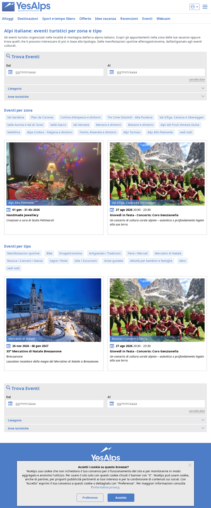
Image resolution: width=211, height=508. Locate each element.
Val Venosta (81, 125)
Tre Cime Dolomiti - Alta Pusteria (130, 117)
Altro (182, 261)
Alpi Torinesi (132, 132)
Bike (49, 253)
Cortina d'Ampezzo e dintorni (81, 117)
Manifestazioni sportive (23, 253)
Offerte (85, 18)
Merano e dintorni (108, 125)
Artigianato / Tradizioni (105, 253)
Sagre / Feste (59, 261)
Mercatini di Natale (168, 253)
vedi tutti (186, 132)
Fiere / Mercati (138, 253)
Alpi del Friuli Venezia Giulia (180, 125)
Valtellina (13, 132)
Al (109, 65)
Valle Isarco (58, 125)
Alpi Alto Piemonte (160, 132)
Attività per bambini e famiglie (151, 261)
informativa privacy (106, 487)
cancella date (197, 79)
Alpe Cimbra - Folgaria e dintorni (49, 132)
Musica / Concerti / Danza (25, 261)
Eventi (147, 18)
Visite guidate (113, 261)
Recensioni (129, 18)
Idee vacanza (105, 18)
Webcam (163, 18)
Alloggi (7, 18)
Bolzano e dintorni (141, 125)
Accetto (121, 498)
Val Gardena (15, 117)
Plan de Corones (42, 117)
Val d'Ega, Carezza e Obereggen (181, 117)
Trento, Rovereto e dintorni (97, 132)
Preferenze (90, 498)
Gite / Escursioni (86, 261)
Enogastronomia (70, 253)
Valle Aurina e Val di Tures (25, 125)
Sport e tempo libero (58, 18)
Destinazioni (28, 18)
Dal (8, 65)
